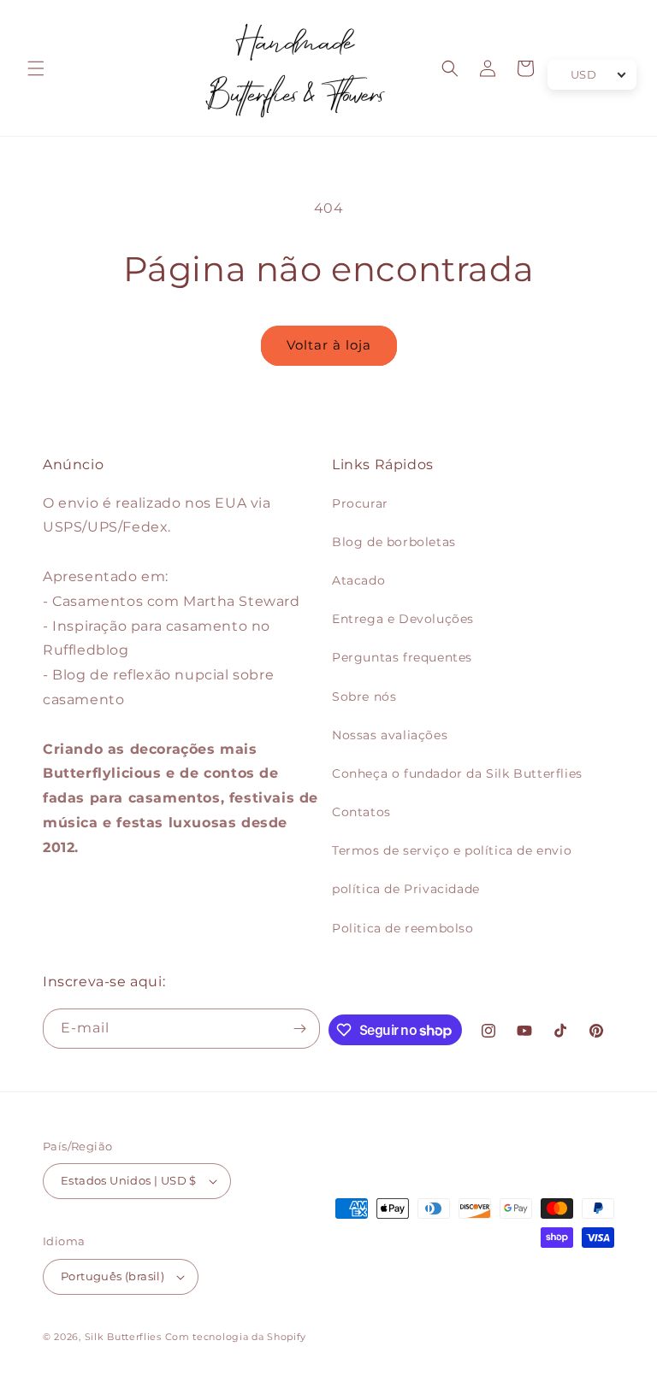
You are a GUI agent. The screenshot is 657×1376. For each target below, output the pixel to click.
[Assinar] (300, 1028)
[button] (36, 68)
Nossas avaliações (389, 735)
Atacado (358, 580)
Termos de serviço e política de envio (451, 850)
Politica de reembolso (403, 928)
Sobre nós (364, 696)
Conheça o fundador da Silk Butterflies (457, 773)
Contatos (361, 812)
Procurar (360, 503)
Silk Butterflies (123, 1337)
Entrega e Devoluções (403, 618)
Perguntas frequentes (402, 657)
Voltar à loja (329, 345)
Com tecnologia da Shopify (236, 1337)
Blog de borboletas (394, 542)
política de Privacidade (406, 889)
